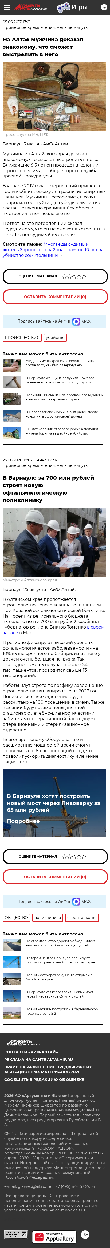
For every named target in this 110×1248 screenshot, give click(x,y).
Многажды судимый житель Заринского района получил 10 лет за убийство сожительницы (53, 250)
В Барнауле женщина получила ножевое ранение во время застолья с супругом (60, 380)
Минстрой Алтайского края (30, 580)
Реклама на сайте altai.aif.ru (38, 1059)
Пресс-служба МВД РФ (25, 134)
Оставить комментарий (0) (55, 296)
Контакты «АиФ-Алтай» (31, 1052)
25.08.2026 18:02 (18, 460)
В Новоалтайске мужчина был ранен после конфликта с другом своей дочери (62, 414)
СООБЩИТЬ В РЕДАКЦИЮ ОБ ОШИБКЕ (44, 1079)
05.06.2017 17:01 (17, 21)
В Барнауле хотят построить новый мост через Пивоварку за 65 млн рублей (53, 803)
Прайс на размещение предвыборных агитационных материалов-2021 (48, 1069)
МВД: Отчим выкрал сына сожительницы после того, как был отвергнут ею (60, 363)
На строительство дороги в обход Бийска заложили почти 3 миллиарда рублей (61, 943)
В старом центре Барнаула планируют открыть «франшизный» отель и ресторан (60, 960)
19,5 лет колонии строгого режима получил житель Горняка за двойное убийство (62, 431)
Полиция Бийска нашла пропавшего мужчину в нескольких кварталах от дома (64, 397)
